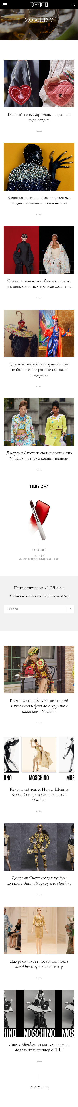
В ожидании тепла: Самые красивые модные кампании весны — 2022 (39, 200)
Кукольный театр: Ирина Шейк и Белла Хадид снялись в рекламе (39, 795)
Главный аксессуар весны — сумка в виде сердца (39, 117)
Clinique (39, 555)
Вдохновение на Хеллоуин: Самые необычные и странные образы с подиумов (39, 370)
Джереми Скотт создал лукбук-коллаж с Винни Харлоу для (39, 880)
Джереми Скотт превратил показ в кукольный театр (39, 964)
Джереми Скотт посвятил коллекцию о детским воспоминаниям (39, 455)
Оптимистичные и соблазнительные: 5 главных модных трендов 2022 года (39, 283)
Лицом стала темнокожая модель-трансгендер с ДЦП (39, 1047)
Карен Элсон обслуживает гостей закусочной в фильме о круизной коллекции (39, 706)
